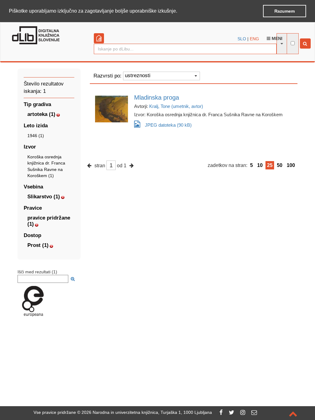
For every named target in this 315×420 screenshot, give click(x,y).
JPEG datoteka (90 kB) (168, 125)
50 (279, 165)
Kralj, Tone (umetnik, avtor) (176, 106)
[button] (179, 11)
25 (270, 165)
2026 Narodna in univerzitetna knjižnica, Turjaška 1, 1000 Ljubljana (147, 412)
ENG (254, 38)
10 (260, 165)
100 (291, 165)
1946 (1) (35, 135)
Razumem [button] (284, 11)
